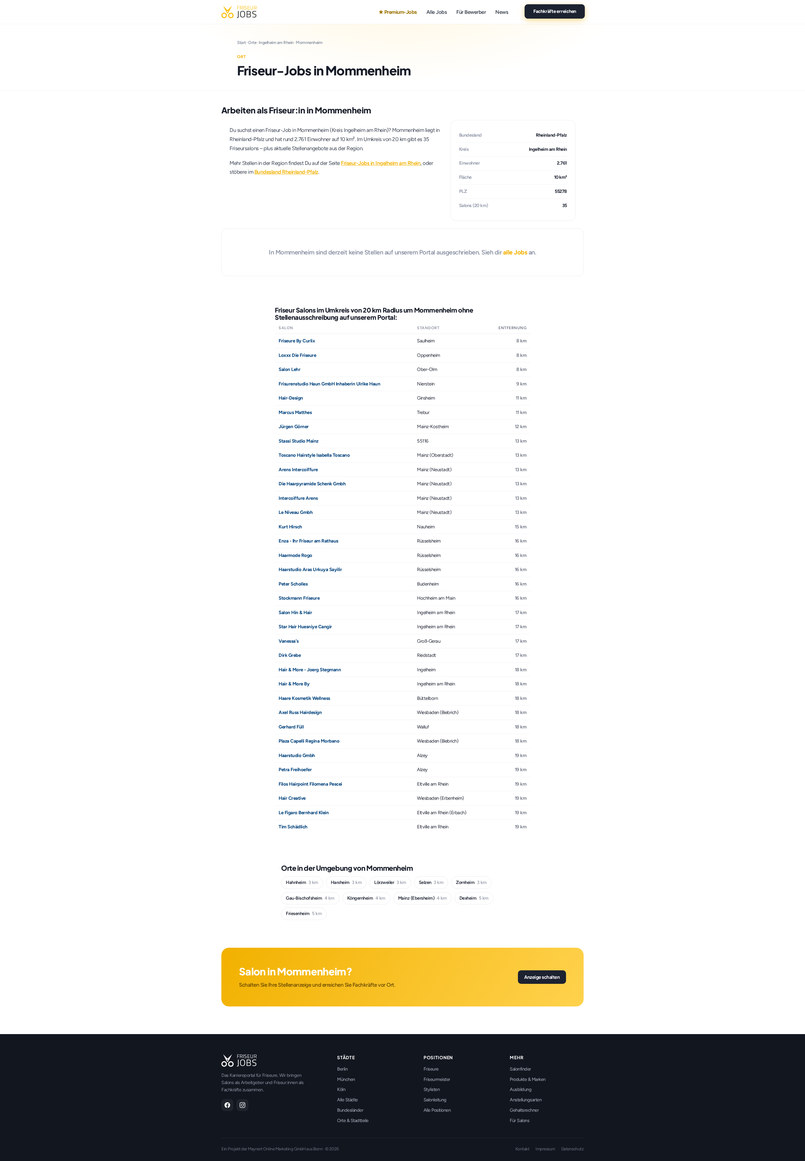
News (501, 12)
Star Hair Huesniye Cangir (305, 627)
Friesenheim (304, 913)
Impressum (545, 1148)
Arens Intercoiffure (298, 469)
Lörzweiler (390, 882)
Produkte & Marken (528, 1079)
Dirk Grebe (290, 655)
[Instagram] (242, 1105)
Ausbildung (520, 1089)
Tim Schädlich (293, 827)
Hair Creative (292, 798)
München (346, 1079)
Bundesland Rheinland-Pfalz (286, 172)
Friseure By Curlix (297, 341)
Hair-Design (291, 398)
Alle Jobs (436, 12)
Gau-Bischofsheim (310, 898)
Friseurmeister (437, 1079)
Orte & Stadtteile (353, 1120)
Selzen (431, 882)
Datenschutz (572, 1148)
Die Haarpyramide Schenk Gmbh (312, 484)
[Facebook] (227, 1105)
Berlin (342, 1069)
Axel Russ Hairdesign (300, 712)
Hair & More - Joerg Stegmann (310, 670)
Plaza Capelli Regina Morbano (309, 741)
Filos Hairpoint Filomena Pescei (310, 784)
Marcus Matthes (295, 412)
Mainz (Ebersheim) (422, 898)
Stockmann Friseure (299, 598)
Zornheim (471, 882)
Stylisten (432, 1089)
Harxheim (346, 882)
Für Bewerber (471, 12)
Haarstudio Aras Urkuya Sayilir (310, 569)
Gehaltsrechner (524, 1110)
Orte (252, 42)
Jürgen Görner (294, 426)
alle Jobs (515, 252)
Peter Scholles (293, 584)
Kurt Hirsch (290, 527)
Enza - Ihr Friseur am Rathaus (308, 541)
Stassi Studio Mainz (299, 441)
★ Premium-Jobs (398, 12)
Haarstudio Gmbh (297, 755)
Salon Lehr (289, 369)
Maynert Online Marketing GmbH (277, 1148)
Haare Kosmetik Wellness (304, 698)
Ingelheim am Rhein (276, 42)
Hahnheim (302, 882)
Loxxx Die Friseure (297, 355)
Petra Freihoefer (295, 769)
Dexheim (474, 898)
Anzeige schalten (542, 977)
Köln (341, 1089)
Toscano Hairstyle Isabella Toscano (314, 455)
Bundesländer (350, 1110)
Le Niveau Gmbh (296, 512)
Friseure (431, 1069)
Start (241, 42)
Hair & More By (294, 684)
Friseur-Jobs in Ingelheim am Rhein (380, 163)
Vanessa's (289, 641)
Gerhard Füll (291, 727)
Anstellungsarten (525, 1100)
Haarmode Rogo (295, 555)
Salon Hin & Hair (295, 612)
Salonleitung (435, 1100)
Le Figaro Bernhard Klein (304, 812)
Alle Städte (347, 1100)
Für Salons (519, 1120)
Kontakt (522, 1148)
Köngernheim (366, 898)
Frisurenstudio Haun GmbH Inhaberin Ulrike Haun (329, 384)
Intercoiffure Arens (298, 498)
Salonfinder (520, 1069)
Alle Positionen (437, 1110)
